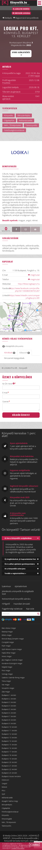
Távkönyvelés (6, 826)
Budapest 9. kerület (9, 723)
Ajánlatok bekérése (22, 9)
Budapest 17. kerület (9, 752)
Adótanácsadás (7, 797)
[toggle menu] (39, 3)
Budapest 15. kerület (9, 744)
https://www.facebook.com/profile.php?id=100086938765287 (24, 289)
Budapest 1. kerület (9, 695)
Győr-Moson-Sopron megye (12, 649)
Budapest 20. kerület (9, 762)
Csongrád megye (8, 642)
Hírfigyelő (6, 603)
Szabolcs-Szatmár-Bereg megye (13, 677)
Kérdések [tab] (9, 352)
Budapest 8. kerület (9, 720)
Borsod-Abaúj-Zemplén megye (13, 639)
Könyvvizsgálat (7, 819)
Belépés (8, 18)
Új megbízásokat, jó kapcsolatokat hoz (20, 559)
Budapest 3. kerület (9, 702)
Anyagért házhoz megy (10, 801)
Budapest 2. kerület (9, 699)
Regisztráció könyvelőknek (26, 18)
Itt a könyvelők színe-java (15, 569)
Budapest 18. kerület (9, 755)
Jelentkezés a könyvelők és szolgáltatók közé (18, 592)
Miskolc (4, 787)
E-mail (5, 392)
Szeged (4, 783)
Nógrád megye (7, 667)
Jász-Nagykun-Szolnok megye (12, 660)
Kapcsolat (30, 608)
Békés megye (7, 635)
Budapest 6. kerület (9, 713)
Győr (3, 794)
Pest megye (6, 670)
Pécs (3, 790)
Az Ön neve (7, 383)
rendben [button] (35, 844)
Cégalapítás (6, 808)
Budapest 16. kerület (9, 748)
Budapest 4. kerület (9, 706)
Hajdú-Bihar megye (9, 653)
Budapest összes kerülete (11, 776)
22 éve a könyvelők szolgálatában (18, 538)
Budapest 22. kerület (9, 769)
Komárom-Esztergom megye (12, 663)
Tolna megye (6, 681)
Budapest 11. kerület (9, 730)
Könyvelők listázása (22, 13)
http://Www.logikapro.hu (29, 283)
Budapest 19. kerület (9, 759)
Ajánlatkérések (21, 586)
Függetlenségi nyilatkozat (12, 608)
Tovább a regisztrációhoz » (15, 573)
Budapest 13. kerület (9, 737)
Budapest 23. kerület (9, 773)
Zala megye (6, 692)
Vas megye (6, 684)
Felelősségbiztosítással (10, 812)
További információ (17, 848)
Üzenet (5, 401)
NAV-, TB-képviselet (9, 822)
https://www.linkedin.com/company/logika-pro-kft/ (24, 296)
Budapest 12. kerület (9, 734)
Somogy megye (7, 674)
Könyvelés (5, 815)
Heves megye (7, 656)
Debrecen (5, 780)
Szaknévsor (6, 586)
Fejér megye (6, 646)
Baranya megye (7, 631)
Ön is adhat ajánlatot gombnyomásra (20, 564)
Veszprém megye (8, 688)
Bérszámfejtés (7, 805)
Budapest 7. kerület (9, 716)
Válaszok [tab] (24, 352)
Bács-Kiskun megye (9, 628)
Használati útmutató (22, 603)
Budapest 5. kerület (9, 709)
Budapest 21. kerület (9, 766)
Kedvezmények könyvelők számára (16, 599)
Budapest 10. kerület (9, 727)
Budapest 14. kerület (9, 741)
